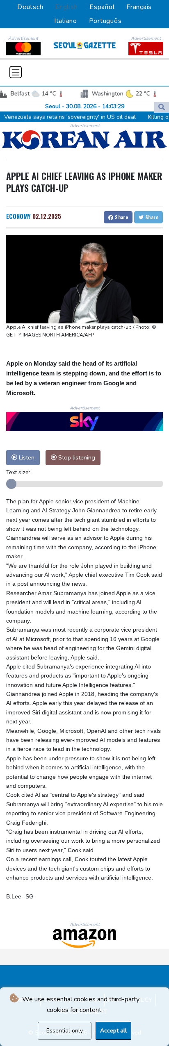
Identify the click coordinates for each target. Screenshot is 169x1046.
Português (105, 20)
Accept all (113, 1031)
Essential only (64, 1031)
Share (121, 217)
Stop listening (76, 457)
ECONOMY (18, 216)
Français (139, 6)
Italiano (65, 20)
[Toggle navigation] (15, 72)
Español (101, 6)
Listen (25, 457)
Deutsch (30, 6)
